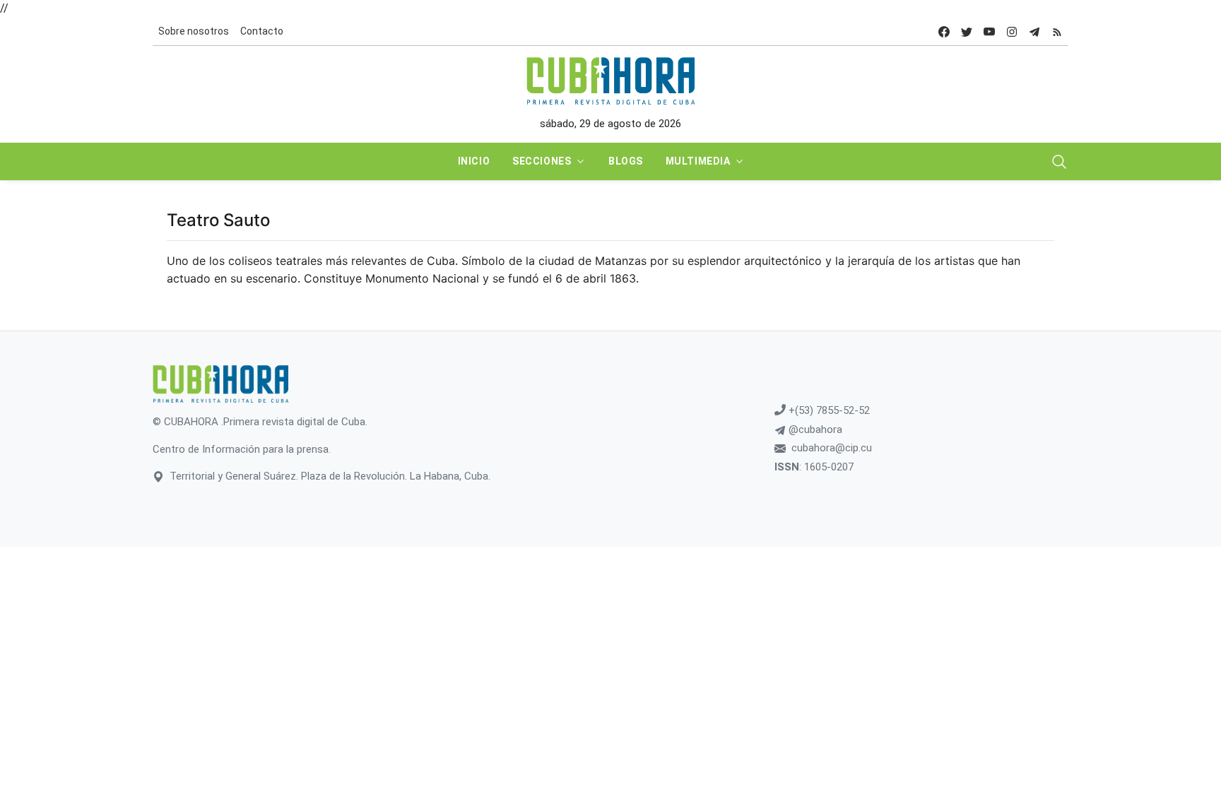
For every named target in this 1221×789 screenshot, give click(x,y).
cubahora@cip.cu (831, 447)
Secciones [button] (541, 161)
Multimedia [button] (698, 161)
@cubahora (814, 429)
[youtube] (989, 31)
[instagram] (1012, 31)
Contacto (261, 31)
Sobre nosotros (193, 31)
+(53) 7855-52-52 (828, 410)
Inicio (474, 161)
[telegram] (1034, 31)
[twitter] (966, 31)
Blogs (625, 161)
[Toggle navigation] (1059, 162)
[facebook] (944, 31)
